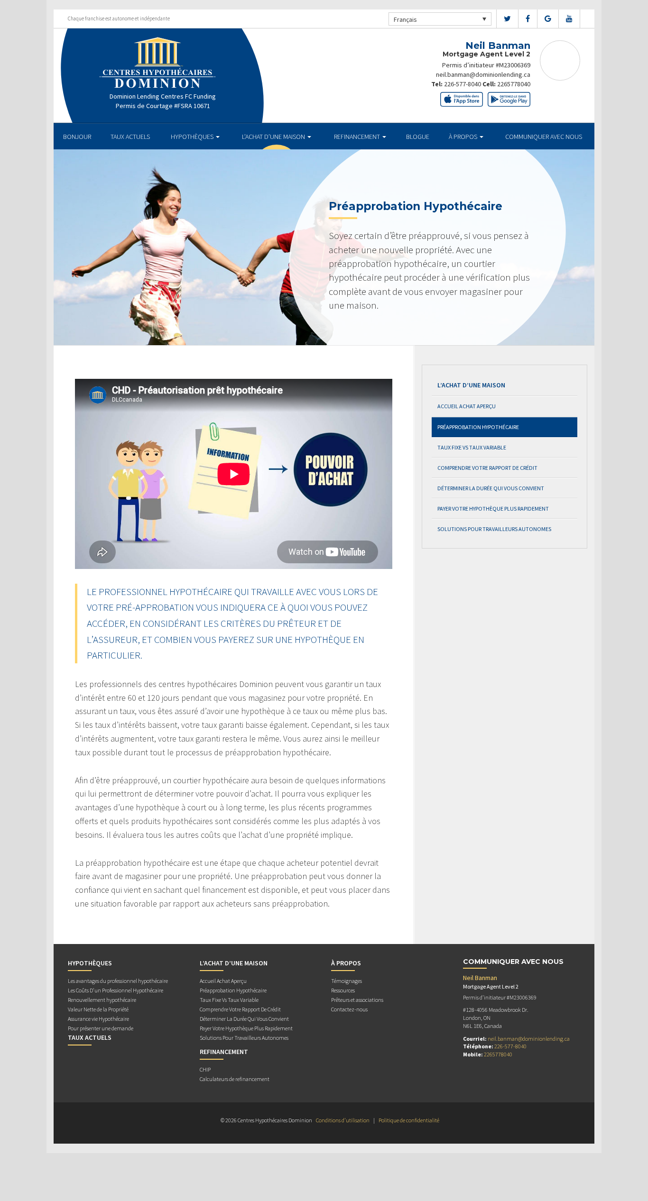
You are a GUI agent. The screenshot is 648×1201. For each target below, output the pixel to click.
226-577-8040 (462, 84)
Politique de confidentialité (409, 1120)
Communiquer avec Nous (543, 136)
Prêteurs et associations (357, 999)
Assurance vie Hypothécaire (98, 1018)
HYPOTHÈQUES (193, 136)
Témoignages (346, 980)
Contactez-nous (349, 1009)
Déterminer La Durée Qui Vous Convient (490, 488)
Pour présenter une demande (100, 1028)
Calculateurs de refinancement (234, 1078)
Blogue (417, 136)
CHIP (205, 1069)
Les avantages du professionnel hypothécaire (118, 980)
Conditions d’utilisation (343, 1120)
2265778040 (513, 84)
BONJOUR (77, 136)
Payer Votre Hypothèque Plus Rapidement (493, 508)
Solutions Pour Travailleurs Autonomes (494, 528)
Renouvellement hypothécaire (102, 999)
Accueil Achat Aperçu (466, 406)
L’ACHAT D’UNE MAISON (274, 136)
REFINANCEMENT (357, 136)
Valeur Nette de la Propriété (98, 1009)
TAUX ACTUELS (130, 136)
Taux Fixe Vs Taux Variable (471, 447)
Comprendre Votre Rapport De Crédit (487, 467)
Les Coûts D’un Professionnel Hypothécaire (115, 990)
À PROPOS (464, 136)
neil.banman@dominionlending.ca (483, 74)
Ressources (343, 990)
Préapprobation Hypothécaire (478, 427)
